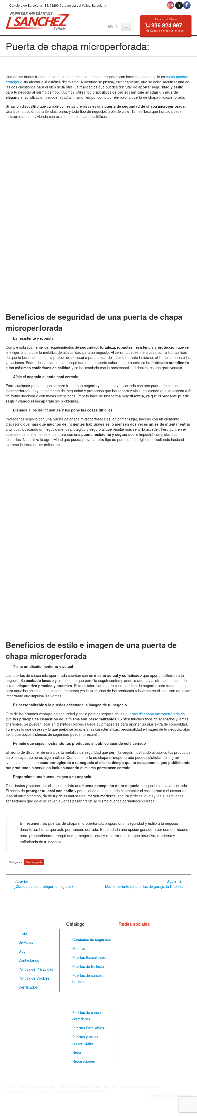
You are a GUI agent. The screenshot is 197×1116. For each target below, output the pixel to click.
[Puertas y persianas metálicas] (38, 20)
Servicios (25, 942)
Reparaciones (83, 1061)
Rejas (77, 1052)
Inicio (22, 933)
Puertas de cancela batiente (88, 978)
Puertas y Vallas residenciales (85, 1040)
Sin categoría (34, 862)
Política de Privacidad (35, 969)
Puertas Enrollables (88, 1027)
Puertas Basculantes (89, 957)
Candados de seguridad (91, 939)
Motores (79, 948)
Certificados (28, 987)
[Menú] (126, 27)
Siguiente (144, 884)
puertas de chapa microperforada (152, 713)
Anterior (43, 884)
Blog (22, 951)
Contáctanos (28, 960)
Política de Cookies (34, 978)
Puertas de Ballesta (88, 966)
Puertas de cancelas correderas (88, 1015)
